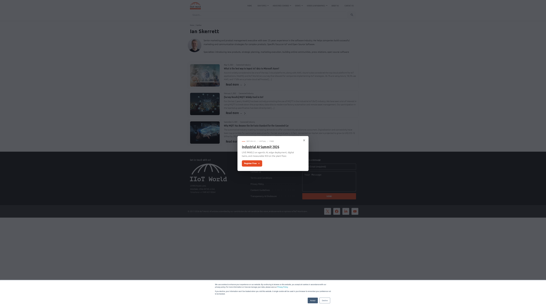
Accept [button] (312, 300)
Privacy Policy (282, 287)
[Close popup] (304, 140)
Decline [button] (325, 300)
